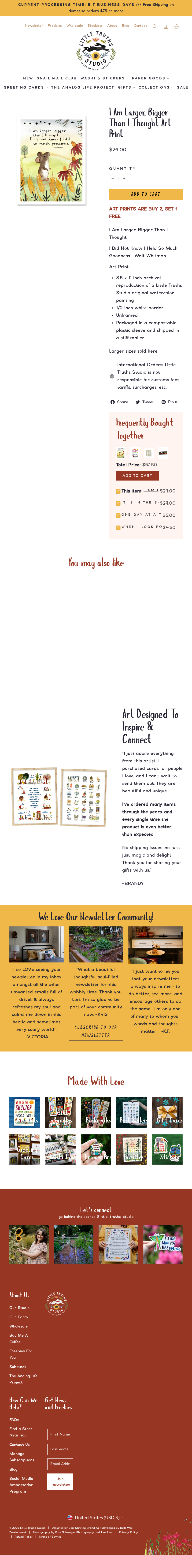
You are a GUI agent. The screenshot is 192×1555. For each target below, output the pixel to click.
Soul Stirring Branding (84, 1528)
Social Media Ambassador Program (21, 1485)
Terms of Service (50, 1537)
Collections (154, 87)
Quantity (122, 169)
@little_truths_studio (115, 1217)
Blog (125, 25)
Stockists (95, 25)
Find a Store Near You (21, 1432)
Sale (182, 87)
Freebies (55, 25)
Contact (140, 25)
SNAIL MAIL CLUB (57, 78)
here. (153, 351)
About (112, 25)
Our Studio (19, 1308)
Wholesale (74, 25)
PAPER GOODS (149, 78)
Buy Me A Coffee (18, 1339)
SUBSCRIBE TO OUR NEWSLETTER (96, 1031)
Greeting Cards (24, 87)
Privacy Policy (128, 1532)
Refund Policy (24, 1537)
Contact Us (19, 1445)
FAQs (14, 1420)
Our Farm (18, 1317)
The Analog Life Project (82, 87)
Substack (17, 1367)
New (28, 78)
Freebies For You (21, 1354)
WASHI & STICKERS (103, 78)
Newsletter (34, 25)
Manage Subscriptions (21, 1457)
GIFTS (125, 87)
